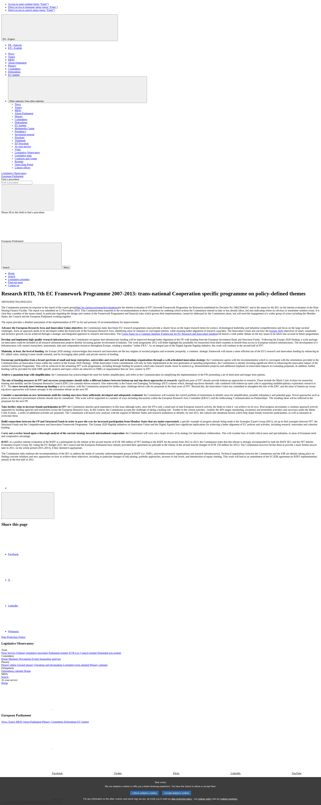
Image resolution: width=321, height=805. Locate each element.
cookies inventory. (229, 799)
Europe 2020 (276, 330)
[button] (51, 708)
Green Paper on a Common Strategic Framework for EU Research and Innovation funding (169, 333)
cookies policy (205, 799)
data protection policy (181, 799)
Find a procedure (10, 179)
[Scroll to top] (27, 505)
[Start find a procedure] (27, 197)
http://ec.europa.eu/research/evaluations (97, 307)
